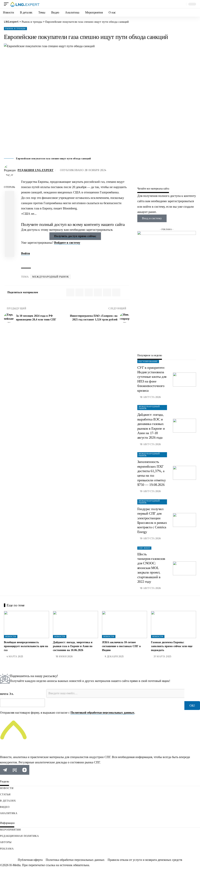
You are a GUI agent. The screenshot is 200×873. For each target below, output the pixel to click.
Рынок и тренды (15, 28)
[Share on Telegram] (9, 214)
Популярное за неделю (149, 355)
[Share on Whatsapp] (9, 195)
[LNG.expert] (25, 4)
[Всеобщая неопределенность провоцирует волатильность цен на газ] (26, 624)
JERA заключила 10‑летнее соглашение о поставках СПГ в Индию (121, 646)
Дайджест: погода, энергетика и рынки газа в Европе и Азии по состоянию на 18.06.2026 (72, 646)
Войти (25, 253)
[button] (7, 4)
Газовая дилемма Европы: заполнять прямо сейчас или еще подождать (171, 646)
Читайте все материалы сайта (153, 188)
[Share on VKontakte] (9, 205)
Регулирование (148, 361)
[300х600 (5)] (166, 289)
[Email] (9, 224)
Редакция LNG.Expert (36, 170)
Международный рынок (50, 276)
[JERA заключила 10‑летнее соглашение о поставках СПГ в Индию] (124, 624)
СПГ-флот (144, 548)
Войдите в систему (67, 242)
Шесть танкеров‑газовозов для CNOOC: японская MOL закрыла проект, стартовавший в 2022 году (151, 568)
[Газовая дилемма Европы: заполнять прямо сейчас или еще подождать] (173, 624)
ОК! (192, 705)
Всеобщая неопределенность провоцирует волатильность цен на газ (26, 646)
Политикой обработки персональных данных (102, 712)
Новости (10, 636)
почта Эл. (7, 693)
